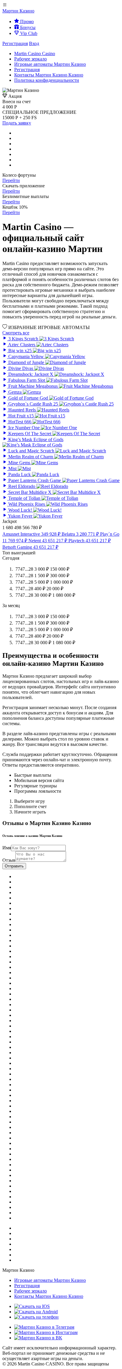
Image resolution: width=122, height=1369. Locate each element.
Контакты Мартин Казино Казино (48, 74)
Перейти (11, 180)
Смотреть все (15, 332)
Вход (34, 43)
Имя (6, 847)
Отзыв (8, 860)
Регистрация (15, 43)
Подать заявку (16, 122)
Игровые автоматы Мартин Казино (50, 64)
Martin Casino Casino (34, 53)
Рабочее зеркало (30, 58)
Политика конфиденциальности (46, 80)
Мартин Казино (18, 10)
